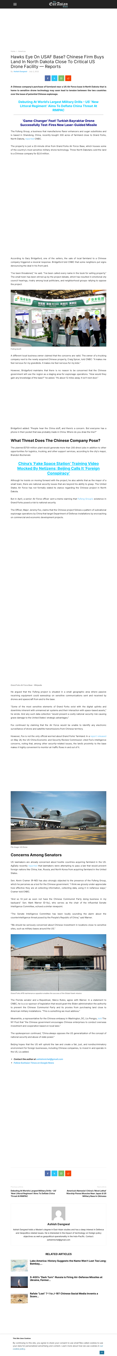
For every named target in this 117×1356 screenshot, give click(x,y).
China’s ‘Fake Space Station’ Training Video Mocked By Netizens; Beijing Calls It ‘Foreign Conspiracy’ (58, 468)
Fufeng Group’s (85, 498)
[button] (15, 4)
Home (13, 51)
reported (29, 138)
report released (98, 736)
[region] (58, 30)
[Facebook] (48, 78)
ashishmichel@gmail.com (49, 1059)
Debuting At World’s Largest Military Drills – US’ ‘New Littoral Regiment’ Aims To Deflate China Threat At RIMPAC (58, 106)
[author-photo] (58, 1220)
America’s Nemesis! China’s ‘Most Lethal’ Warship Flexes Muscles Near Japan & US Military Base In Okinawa (86, 1193)
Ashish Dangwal (20, 71)
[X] (54, 78)
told (100, 1018)
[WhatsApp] (61, 78)
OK (102, 1352)
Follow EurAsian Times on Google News (34, 1062)
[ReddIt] (68, 78)
